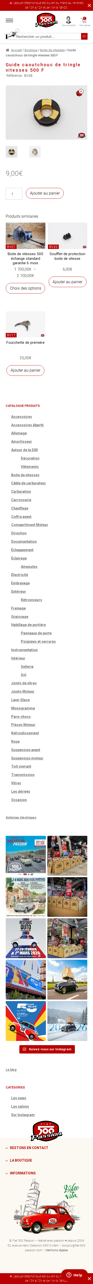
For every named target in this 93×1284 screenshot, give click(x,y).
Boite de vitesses (52, 50)
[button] (80, 93)
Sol (23, 675)
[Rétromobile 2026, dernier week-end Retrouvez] (67, 938)
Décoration (30, 458)
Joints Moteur (22, 691)
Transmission (22, 775)
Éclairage (19, 558)
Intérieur (18, 658)
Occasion (19, 800)
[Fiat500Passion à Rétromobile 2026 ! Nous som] (26, 980)
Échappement (22, 550)
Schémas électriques (21, 817)
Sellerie (27, 667)
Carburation (21, 492)
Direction (19, 533)
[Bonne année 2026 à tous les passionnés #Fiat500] (67, 1021)
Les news (18, 1098)
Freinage (18, 608)
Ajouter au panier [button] (67, 282)
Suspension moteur (27, 758)
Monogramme (23, 708)
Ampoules (29, 567)
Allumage (19, 433)
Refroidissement (25, 733)
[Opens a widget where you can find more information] (74, 1275)
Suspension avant (25, 750)
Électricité (19, 575)
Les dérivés (20, 791)
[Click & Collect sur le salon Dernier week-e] (67, 980)
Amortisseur (21, 442)
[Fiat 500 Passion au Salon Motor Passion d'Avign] (26, 856)
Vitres (16, 783)
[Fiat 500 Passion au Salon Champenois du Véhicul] (67, 856)
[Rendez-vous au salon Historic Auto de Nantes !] (26, 938)
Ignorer (88, 5)
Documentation (24, 541)
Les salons (20, 1106)
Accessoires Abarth (27, 425)
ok (84, 36)
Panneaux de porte (36, 633)
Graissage (19, 617)
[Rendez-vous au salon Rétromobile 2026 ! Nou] (26, 1021)
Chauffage (19, 508)
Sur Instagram (23, 1115)
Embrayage (20, 583)
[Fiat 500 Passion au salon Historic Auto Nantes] (67, 897)
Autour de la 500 (24, 450)
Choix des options (25, 288)
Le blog (11, 1069)
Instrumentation (24, 650)
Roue (15, 741)
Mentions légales (57, 1250)
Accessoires (21, 417)
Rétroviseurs (31, 600)
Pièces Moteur (23, 725)
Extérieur (18, 591)
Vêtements (30, 467)
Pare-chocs (21, 717)
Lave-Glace (20, 700)
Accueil (16, 50)
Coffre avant (21, 517)
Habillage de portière (28, 625)
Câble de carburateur (28, 483)
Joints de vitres (24, 683)
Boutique (31, 50)
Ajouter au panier (45, 193)
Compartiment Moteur (29, 525)
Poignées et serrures (38, 641)
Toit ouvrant (21, 766)
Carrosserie (21, 500)
